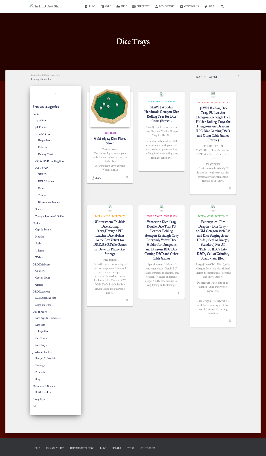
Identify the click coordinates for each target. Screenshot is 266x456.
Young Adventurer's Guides (49, 216)
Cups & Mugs (42, 277)
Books (36, 114)
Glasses (39, 284)
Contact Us (191, 6)
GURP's (42, 174)
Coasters (40, 270)
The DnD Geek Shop (82, 448)
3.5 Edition (41, 120)
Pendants (40, 372)
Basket (116, 448)
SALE (211, 6)
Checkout (143, 6)
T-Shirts (39, 250)
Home (33, 75)
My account (166, 6)
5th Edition (41, 127)
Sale (35, 406)
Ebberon (42, 147)
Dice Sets (40, 324)
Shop (124, 6)
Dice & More (43, 75)
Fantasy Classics (46, 154)
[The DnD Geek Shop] (45, 6)
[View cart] (231, 6)
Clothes (37, 223)
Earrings (40, 365)
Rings (38, 379)
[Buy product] (127, 177)
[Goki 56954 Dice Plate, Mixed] (110, 106)
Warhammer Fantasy (49, 202)
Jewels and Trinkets (42, 352)
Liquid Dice (44, 331)
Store (130, 448)
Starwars (40, 209)
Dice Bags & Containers (47, 318)
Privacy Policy (55, 448)
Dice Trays (41, 345)
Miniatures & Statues (44, 386)
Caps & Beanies (43, 229)
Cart (108, 6)
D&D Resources (41, 291)
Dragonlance (45, 140)
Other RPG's (42, 168)
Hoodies (39, 236)
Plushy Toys (39, 399)
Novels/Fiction (43, 134)
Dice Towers (41, 338)
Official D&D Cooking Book (50, 161)
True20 (42, 195)
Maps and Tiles (43, 304)
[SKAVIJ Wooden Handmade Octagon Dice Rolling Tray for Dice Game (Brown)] (161, 94)
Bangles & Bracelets (45, 358)
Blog (92, 6)
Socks (38, 243)
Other (41, 188)
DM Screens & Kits (45, 297)
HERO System (46, 181)
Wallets (39, 257)
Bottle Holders (43, 392)
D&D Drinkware (41, 264)
